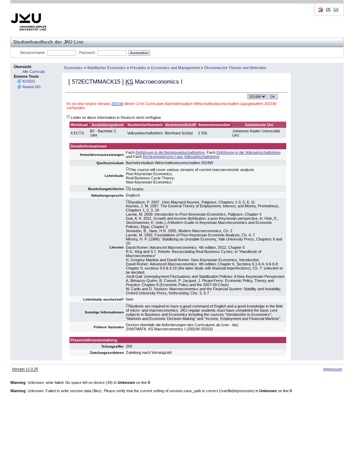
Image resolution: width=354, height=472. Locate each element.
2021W (117, 104)
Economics (73, 68)
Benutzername (32, 52)
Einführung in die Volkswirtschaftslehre (248, 152)
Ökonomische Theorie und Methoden (235, 68)
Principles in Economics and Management (165, 68)
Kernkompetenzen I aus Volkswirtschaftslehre (181, 156)
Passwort (87, 52)
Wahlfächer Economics (106, 68)
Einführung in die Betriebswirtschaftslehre (170, 152)
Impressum (332, 369)
